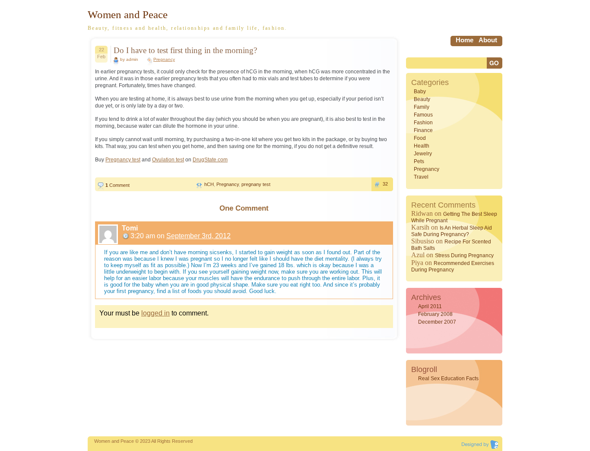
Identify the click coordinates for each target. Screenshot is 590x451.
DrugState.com (210, 160)
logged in (155, 313)
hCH (209, 184)
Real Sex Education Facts (448, 378)
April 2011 (430, 306)
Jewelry (423, 154)
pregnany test (255, 184)
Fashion (423, 123)
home (464, 40)
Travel (421, 177)
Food (420, 138)
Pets (419, 161)
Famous (423, 115)
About (488, 40)
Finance (423, 130)
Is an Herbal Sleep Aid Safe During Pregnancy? (451, 231)
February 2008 (435, 314)
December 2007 (437, 322)
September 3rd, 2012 (198, 236)
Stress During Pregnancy (464, 255)
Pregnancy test (122, 160)
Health (421, 146)
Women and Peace (128, 14)
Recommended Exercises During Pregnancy (452, 266)
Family (421, 107)
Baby (420, 91)
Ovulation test (168, 160)
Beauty (422, 99)
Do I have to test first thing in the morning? (185, 50)
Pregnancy (164, 59)
